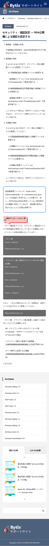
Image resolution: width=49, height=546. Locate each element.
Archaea (8, 26)
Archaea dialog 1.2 (12, 425)
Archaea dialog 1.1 (12, 419)
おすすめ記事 (35, 450)
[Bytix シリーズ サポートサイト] (23, 4)
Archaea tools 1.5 (12, 412)
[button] (24, 457)
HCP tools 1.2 (10, 406)
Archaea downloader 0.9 (14, 438)
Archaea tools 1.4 (22, 26)
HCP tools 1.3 (10, 400)
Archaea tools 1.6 (12, 432)
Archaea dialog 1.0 (12, 387)
